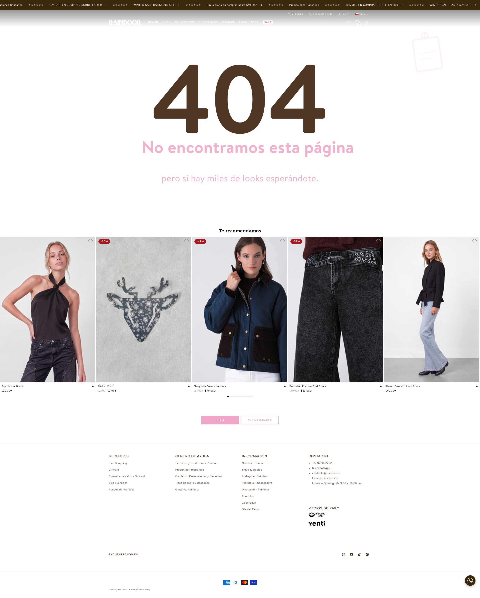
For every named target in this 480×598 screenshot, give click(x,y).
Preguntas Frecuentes (189, 469)
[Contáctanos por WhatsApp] (470, 580)
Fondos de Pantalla (121, 489)
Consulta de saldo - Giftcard (127, 475)
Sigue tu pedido (252, 469)
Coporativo (249, 502)
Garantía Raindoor (187, 489)
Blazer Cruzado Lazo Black (403, 386)
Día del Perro (250, 509)
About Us (248, 495)
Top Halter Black (12, 386)
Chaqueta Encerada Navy (210, 386)
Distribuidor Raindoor (255, 489)
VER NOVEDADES (260, 420)
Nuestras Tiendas (253, 462)
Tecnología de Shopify (139, 589)
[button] (166, 22)
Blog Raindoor (118, 482)
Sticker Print (106, 386)
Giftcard (114, 469)
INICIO (220, 420)
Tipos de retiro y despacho (192, 482)
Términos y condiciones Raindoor (197, 462)
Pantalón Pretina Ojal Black (308, 386)
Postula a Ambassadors (257, 482)
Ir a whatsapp (321, 467)
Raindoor (122, 589)
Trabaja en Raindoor (255, 475)
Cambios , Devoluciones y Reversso (198, 475)
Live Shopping (118, 462)
